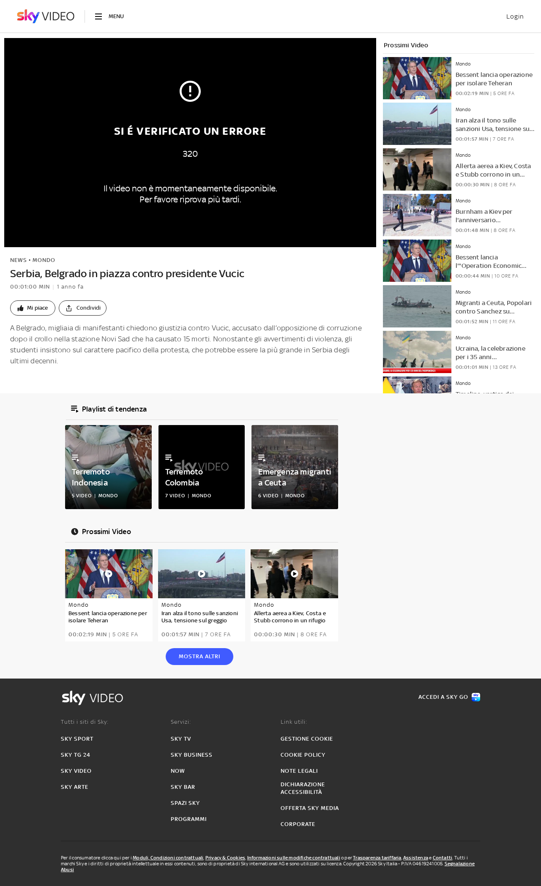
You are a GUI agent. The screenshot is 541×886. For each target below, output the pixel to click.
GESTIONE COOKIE (307, 739)
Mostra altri (199, 656)
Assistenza (415, 858)
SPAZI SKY (185, 803)
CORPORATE (298, 824)
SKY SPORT (77, 739)
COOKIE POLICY (303, 755)
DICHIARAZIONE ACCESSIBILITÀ (303, 788)
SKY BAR (183, 787)
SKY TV (181, 739)
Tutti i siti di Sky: (85, 722)
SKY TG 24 (75, 755)
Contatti (443, 858)
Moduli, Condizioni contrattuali (168, 858)
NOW (178, 771)
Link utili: (294, 722)
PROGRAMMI (189, 819)
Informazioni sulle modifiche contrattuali (293, 858)
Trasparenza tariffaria (377, 858)
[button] (32, 308)
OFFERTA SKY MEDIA (310, 808)
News (18, 260)
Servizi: (181, 722)
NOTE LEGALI (299, 771)
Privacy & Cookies (225, 858)
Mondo (44, 260)
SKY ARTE (74, 787)
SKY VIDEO (76, 771)
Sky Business (192, 755)
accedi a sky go (443, 697)
